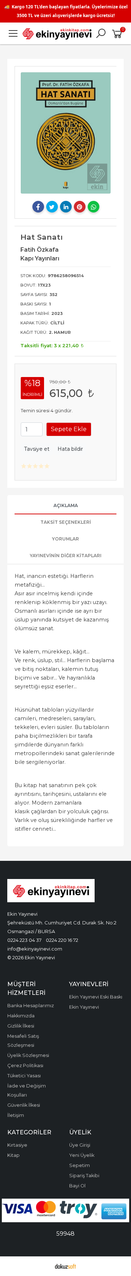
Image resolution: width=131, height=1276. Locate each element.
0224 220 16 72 (62, 940)
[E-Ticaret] (65, 1266)
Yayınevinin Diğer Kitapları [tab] (66, 555)
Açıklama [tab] (65, 505)
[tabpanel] (66, 133)
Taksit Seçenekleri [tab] (65, 522)
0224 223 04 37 (24, 940)
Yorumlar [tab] (65, 539)
